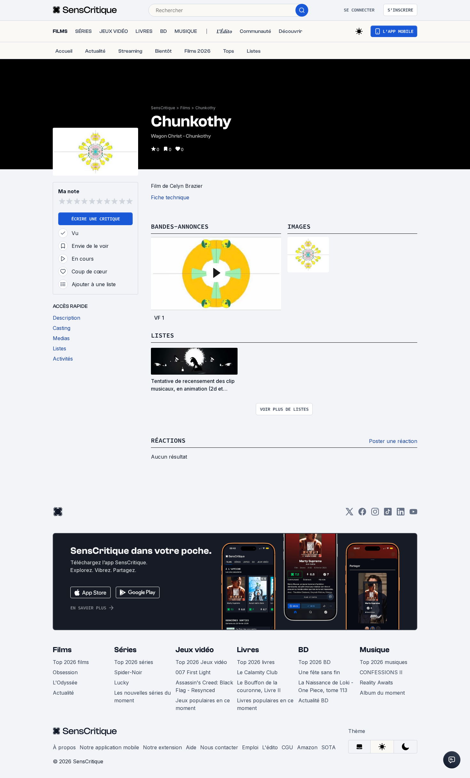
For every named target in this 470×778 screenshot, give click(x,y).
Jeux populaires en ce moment (203, 704)
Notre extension (162, 747)
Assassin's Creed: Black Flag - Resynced (204, 686)
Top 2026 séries (133, 662)
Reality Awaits (376, 682)
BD (303, 649)
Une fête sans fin (319, 672)
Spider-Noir (128, 672)
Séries (125, 649)
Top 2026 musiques (383, 662)
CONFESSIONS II (381, 672)
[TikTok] (388, 513)
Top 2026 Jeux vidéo (201, 662)
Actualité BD (313, 700)
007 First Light (193, 672)
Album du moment (382, 693)
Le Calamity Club (257, 672)
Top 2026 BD (314, 662)
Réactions (168, 440)
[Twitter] (349, 513)
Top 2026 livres (256, 662)
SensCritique (163, 107)
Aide (191, 747)
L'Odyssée (65, 682)
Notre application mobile (109, 747)
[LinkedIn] (400, 513)
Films (185, 107)
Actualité (63, 693)
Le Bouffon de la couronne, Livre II (259, 686)
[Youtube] (413, 513)
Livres (248, 649)
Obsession (65, 672)
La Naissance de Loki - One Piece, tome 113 (325, 686)
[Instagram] (375, 513)
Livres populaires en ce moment (265, 704)
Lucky (121, 682)
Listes (162, 335)
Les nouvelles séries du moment (142, 697)
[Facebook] (362, 513)
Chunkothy (205, 107)
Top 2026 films (71, 662)
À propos (64, 747)
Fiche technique (170, 197)
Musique (374, 649)
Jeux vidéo (195, 649)
